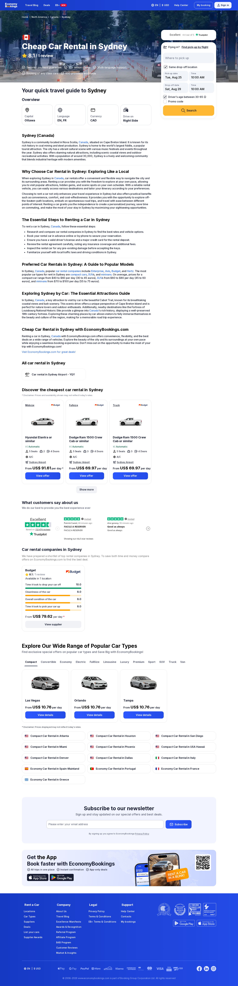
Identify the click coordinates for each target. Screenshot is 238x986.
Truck (116, 405)
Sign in (225, 5)
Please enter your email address (68, 824)
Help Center (181, 5)
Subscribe (181, 824)
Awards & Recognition (68, 926)
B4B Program (63, 942)
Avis (107, 271)
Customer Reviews (67, 947)
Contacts (126, 916)
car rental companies (68, 271)
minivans (106, 274)
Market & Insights (66, 952)
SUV (90, 274)
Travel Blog (31, 5)
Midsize (29, 405)
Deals (47, 5)
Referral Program (66, 932)
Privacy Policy (142, 833)
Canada (83, 142)
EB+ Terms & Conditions (102, 921)
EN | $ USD (162, 5)
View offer (43, 475)
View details (45, 715)
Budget (116, 271)
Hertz (130, 271)
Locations (29, 911)
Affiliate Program (65, 937)
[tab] (31, 662)
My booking (203, 5)
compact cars (78, 274)
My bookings (128, 921)
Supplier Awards (33, 937)
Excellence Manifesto (68, 921)
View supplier (53, 624)
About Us (61, 911)
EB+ (60, 5)
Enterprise (97, 271)
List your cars (31, 932)
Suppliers (29, 921)
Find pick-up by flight (195, 47)
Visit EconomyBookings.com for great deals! (48, 351)
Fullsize (73, 405)
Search (192, 110)
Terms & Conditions (100, 916)
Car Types (29, 916)
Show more (86, 489)
